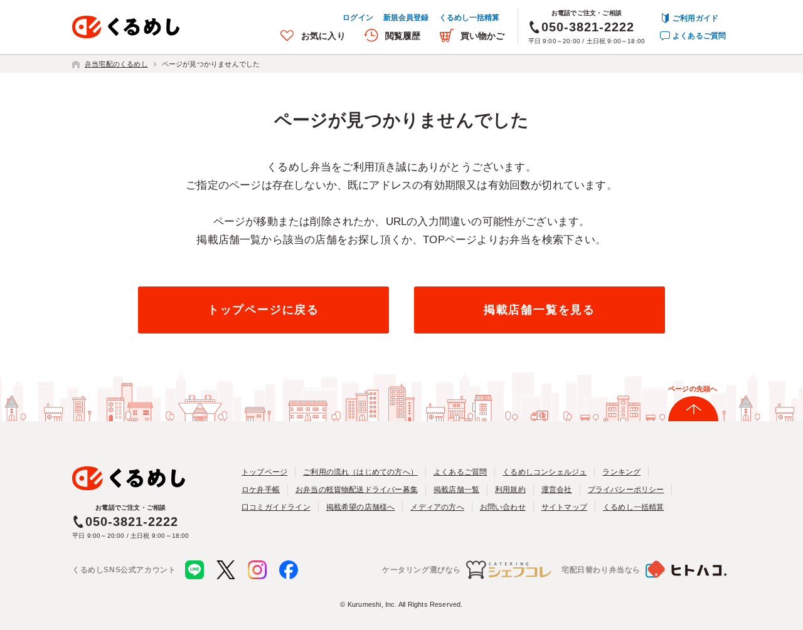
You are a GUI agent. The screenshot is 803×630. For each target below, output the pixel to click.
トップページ (264, 472)
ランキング (621, 472)
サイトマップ (564, 507)
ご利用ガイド (695, 18)
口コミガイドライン (276, 507)
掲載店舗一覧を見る (539, 309)
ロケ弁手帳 (261, 489)
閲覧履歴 (403, 36)
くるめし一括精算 (469, 17)
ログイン (358, 17)
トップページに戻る (263, 309)
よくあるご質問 (699, 35)
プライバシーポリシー (626, 489)
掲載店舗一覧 (456, 489)
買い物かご (482, 36)
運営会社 (556, 489)
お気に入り (323, 36)
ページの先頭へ (692, 388)
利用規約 (510, 489)
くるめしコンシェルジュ (545, 472)
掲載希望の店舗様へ (360, 507)
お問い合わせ (503, 507)
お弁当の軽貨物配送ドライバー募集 (356, 489)
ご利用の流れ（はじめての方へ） (360, 472)
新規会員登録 (406, 17)
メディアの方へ (437, 507)
